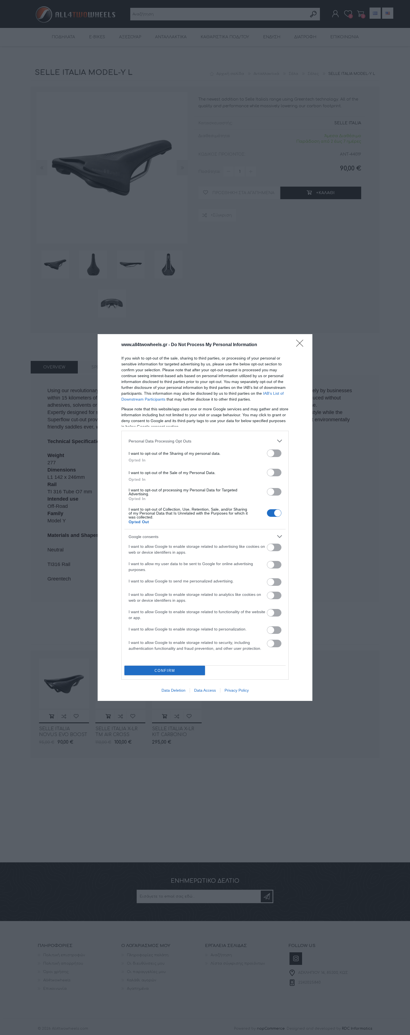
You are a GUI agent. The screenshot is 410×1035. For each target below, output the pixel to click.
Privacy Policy (237, 690)
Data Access (205, 690)
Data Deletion (173, 690)
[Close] (301, 345)
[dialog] (205, 517)
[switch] (274, 453)
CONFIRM (165, 670)
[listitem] (205, 441)
